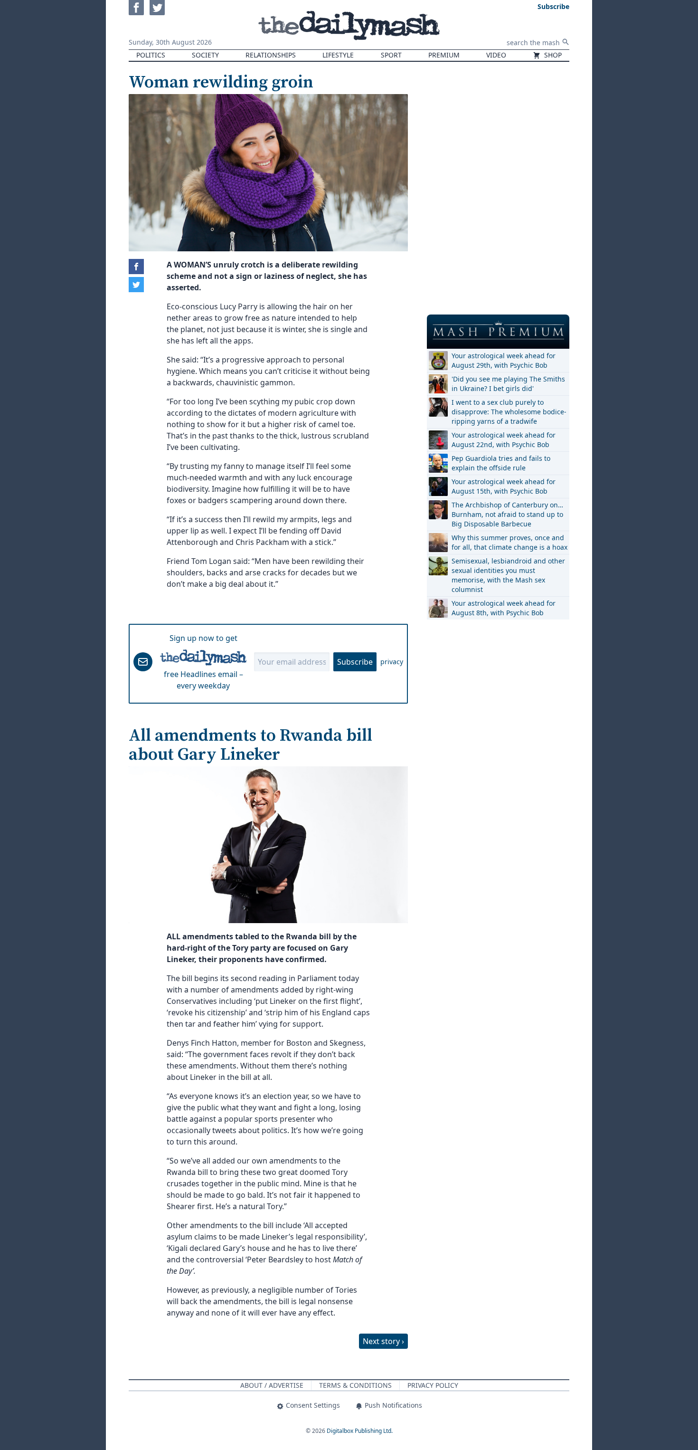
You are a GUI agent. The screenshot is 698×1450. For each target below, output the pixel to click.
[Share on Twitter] (136, 284)
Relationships (270, 54)
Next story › (383, 1341)
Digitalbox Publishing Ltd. (360, 1431)
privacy (391, 661)
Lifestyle (338, 54)
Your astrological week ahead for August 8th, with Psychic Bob (504, 608)
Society (205, 54)
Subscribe (355, 662)
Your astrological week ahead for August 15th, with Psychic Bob (504, 486)
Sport (391, 54)
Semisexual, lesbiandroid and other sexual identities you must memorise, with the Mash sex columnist (508, 575)
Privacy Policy (432, 1385)
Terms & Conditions (355, 1385)
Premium (444, 54)
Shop (552, 54)
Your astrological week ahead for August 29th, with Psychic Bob (504, 360)
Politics (150, 54)
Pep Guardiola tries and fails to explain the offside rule (501, 463)
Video (496, 54)
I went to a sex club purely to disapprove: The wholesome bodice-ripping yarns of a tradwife (509, 412)
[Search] (565, 41)
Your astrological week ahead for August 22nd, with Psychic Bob (504, 439)
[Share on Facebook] (136, 266)
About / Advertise (271, 1385)
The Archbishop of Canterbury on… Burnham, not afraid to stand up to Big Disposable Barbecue (507, 514)
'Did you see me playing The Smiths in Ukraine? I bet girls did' (508, 383)
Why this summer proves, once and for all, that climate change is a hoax (509, 542)
